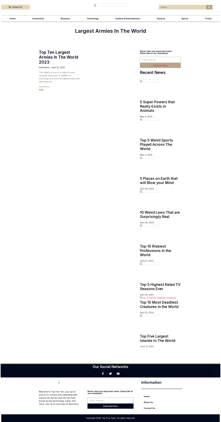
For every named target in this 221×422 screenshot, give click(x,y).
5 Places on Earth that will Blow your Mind (159, 180)
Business (65, 18)
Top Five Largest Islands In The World (157, 338)
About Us (148, 402)
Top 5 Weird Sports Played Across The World (156, 144)
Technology (93, 18)
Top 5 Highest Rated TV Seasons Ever (160, 286)
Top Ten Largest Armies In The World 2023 (58, 57)
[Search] (209, 7)
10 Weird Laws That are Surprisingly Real (160, 214)
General (161, 18)
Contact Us (149, 408)
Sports (185, 18)
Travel (208, 18)
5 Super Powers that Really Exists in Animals (157, 106)
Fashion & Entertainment (127, 18)
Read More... (45, 86)
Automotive (38, 18)
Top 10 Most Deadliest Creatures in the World (159, 304)
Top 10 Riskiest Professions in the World (155, 250)
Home (13, 18)
